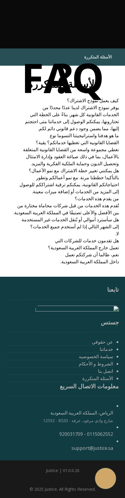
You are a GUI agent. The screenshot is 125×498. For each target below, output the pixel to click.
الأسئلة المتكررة (97, 378)
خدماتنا (106, 349)
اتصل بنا (105, 371)
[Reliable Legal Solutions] (95, 25)
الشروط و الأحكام (96, 364)
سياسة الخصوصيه (96, 356)
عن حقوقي (102, 342)
